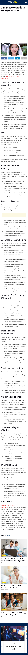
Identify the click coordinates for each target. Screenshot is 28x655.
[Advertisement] (14, 28)
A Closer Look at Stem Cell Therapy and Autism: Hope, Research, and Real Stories (13, 615)
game (14, 643)
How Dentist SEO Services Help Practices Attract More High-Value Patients (13, 561)
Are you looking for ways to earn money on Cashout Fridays (14, 648)
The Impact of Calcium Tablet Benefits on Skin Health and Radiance (11, 588)
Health (4, 555)
